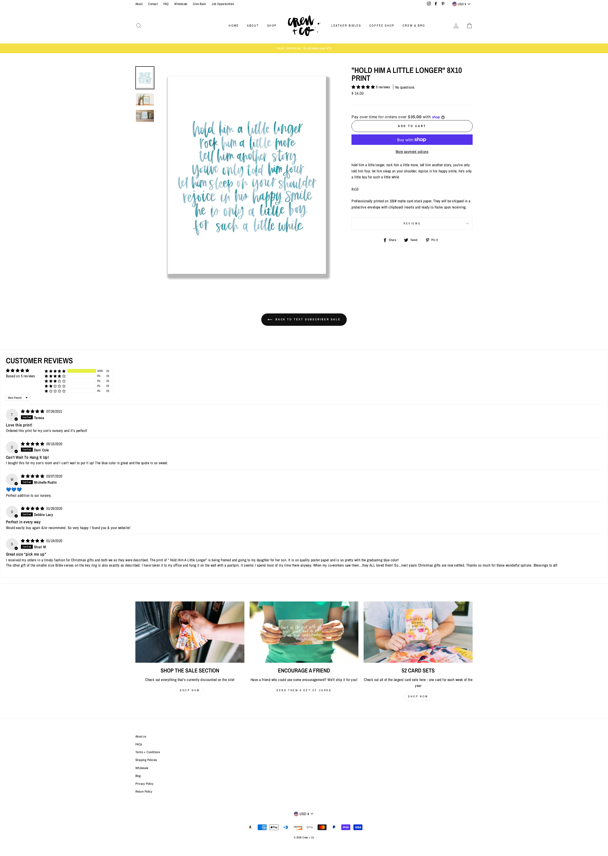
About (138, 4)
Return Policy (143, 791)
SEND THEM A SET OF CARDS (303, 690)
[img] (33, 411)
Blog (138, 776)
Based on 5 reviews (20, 375)
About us (140, 736)
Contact (153, 4)
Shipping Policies (146, 760)
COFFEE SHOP (381, 26)
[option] (304, 48)
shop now (190, 690)
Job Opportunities (223, 4)
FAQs (138, 744)
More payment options (412, 151)
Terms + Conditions (147, 752)
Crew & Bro (414, 26)
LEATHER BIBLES (346, 26)
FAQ (166, 4)
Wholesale (180, 4)
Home (234, 26)
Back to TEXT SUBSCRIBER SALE (307, 319)
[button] (364, 87)
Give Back (199, 4)
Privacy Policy (144, 783)
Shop (272, 26)
